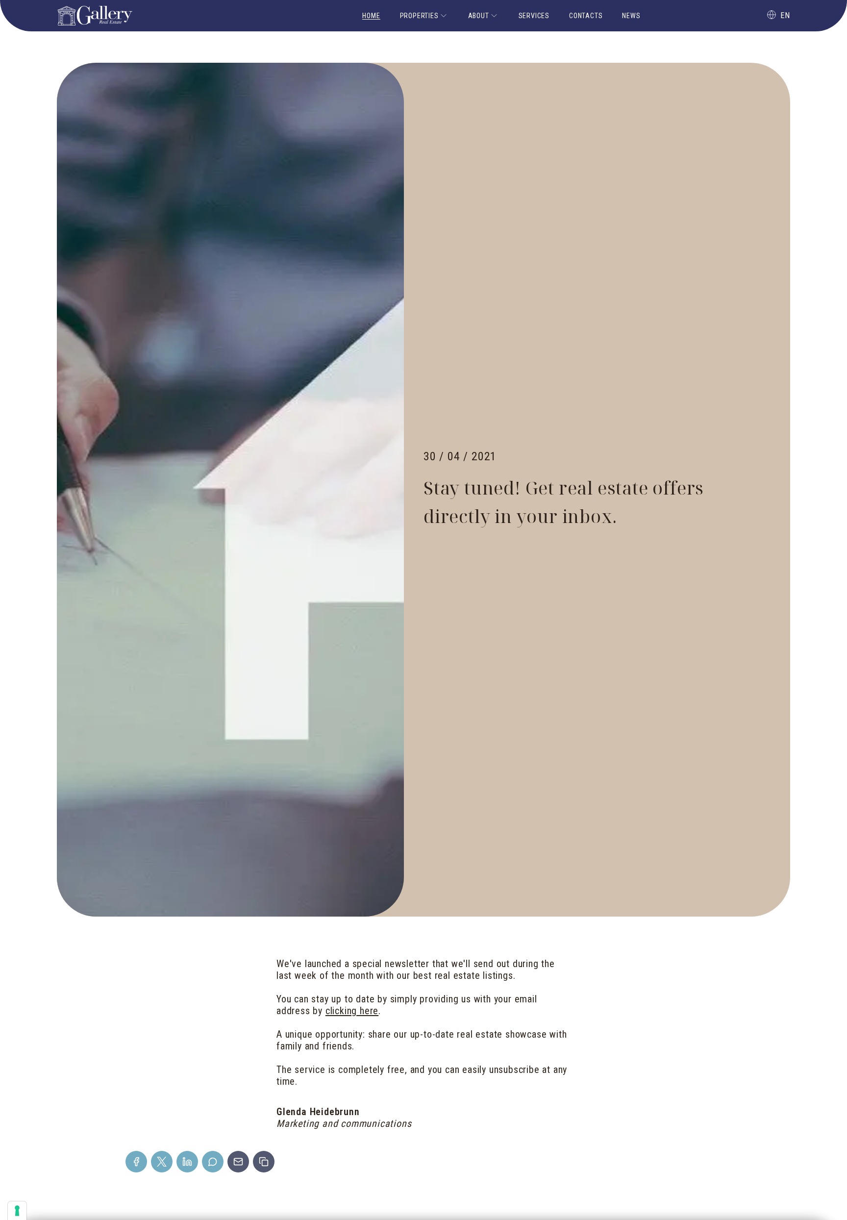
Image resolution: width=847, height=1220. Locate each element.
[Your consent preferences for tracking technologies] (17, 1210)
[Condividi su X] (162, 1161)
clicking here (351, 1011)
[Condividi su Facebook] (136, 1161)
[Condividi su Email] (238, 1161)
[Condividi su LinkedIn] (187, 1161)
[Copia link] (263, 1161)
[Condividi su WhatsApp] (213, 1161)
